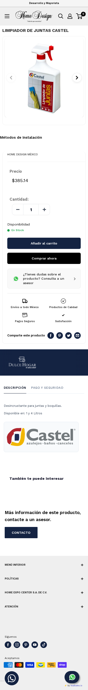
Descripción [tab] (15, 387)
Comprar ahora (44, 258)
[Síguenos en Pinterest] (26, 644)
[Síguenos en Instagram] (17, 644)
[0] (79, 16)
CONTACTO (21, 532)
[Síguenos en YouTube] (34, 644)
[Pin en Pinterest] (59, 335)
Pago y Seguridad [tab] (47, 387)
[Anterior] (11, 77)
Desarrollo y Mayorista (44, 3)
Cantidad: (19, 199)
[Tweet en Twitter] (68, 335)
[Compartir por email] (77, 335)
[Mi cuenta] (70, 16)
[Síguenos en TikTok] (43, 644)
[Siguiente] (77, 77)
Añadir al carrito (44, 243)
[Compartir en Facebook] (50, 335)
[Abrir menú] (7, 16)
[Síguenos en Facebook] (8, 644)
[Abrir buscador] (60, 16)
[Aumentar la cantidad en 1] (44, 209)
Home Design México (22, 154)
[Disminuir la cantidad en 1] (17, 209)
